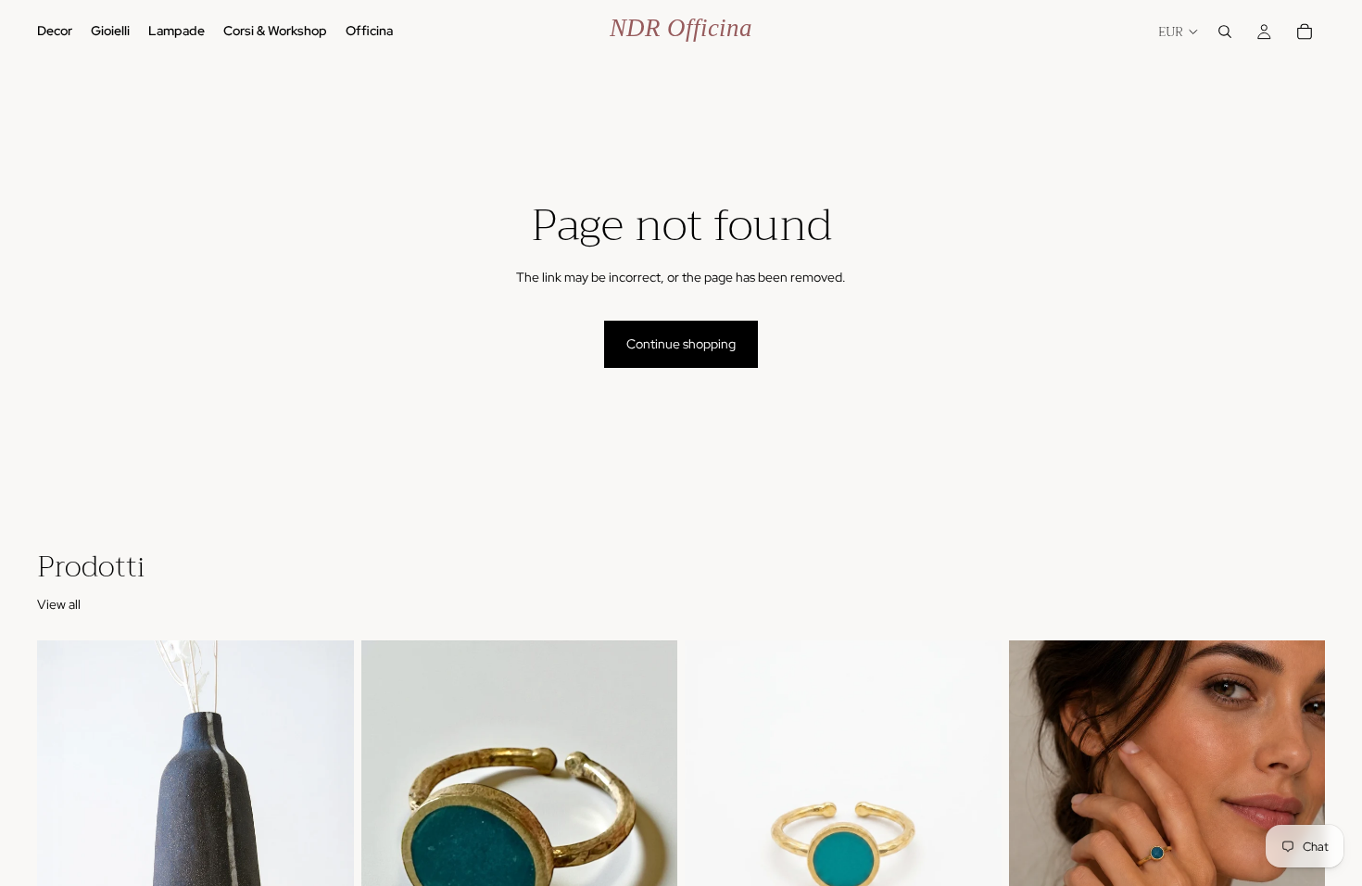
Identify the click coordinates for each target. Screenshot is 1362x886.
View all (59, 604)
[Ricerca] (1224, 31)
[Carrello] (1304, 31)
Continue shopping (681, 343)
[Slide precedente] (389, 838)
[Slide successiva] (649, 838)
